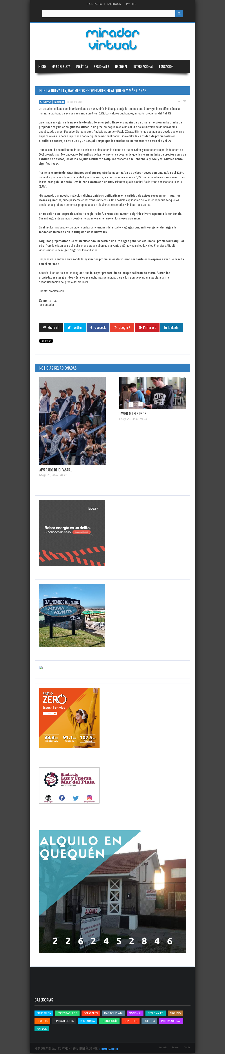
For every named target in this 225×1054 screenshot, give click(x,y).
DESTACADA (87, 1021)
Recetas (42, 1021)
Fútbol (42, 1028)
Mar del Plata (61, 66)
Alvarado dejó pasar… (55, 470)
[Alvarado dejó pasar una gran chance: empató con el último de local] (72, 421)
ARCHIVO (45, 102)
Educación (166, 66)
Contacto (94, 4)
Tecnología (68, 79)
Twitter (131, 4)
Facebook (114, 4)
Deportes (44, 79)
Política (82, 66)
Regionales (101, 66)
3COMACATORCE (108, 1049)
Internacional (143, 66)
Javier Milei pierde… (133, 413)
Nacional (121, 66)
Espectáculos (67, 1013)
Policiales (91, 1013)
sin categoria (64, 1021)
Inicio (42, 66)
